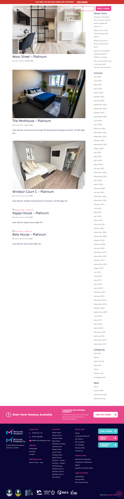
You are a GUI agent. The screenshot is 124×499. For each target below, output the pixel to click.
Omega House (57, 455)
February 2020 (99, 244)
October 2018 (99, 308)
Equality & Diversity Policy (84, 468)
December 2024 (100, 105)
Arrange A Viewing (83, 8)
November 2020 (100, 236)
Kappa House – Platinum (30, 213)
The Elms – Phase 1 (59, 460)
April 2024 (98, 125)
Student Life (98, 373)
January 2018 (99, 336)
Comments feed (100, 395)
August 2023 (99, 149)
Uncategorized (99, 377)
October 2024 (99, 113)
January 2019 (99, 296)
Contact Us (79, 451)
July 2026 (97, 77)
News (96, 369)
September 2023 (100, 145)
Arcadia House (57, 438)
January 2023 (99, 169)
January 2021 (99, 228)
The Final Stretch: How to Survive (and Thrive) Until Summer (103, 64)
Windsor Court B (58, 471)
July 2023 (97, 153)
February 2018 (99, 332)
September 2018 (100, 312)
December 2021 (100, 196)
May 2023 (98, 157)
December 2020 (100, 232)
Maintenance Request (82, 459)
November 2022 (100, 177)
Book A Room (103, 8)
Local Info (97, 365)
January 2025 (99, 101)
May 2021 (98, 212)
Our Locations (50, 8)
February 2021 (99, 224)
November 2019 (100, 256)
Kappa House (57, 449)
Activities (97, 353)
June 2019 (98, 276)
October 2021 (99, 204)
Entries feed (98, 391)
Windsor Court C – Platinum (33, 192)
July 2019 (97, 272)
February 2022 (99, 188)
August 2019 (99, 268)
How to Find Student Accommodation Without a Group (102, 54)
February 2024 (99, 129)
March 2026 (98, 93)
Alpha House (56, 433)
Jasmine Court (57, 446)
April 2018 (98, 324)
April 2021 (98, 216)
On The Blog (79, 445)
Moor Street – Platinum (29, 57)
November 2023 (100, 137)
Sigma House (57, 458)
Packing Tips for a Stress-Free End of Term (101, 44)
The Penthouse (57, 466)
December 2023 (100, 133)
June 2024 (98, 121)
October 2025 (99, 97)
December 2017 (100, 340)
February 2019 (99, 292)
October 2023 (99, 141)
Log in (96, 387)
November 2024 (100, 109)
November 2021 (100, 200)
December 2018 (100, 300)
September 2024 (100, 117)
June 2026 (98, 81)
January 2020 (99, 248)
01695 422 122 (37, 433)
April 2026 (98, 89)
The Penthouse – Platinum (31, 121)
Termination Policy (81, 482)
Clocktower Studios (58, 444)
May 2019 (98, 280)
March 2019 (98, 288)
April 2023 (98, 161)
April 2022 (98, 180)
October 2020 (99, 240)
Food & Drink (99, 361)
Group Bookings (33, 8)
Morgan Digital (18, 125)
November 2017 (100, 344)
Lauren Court (56, 452)
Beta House (56, 441)
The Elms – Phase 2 (59, 463)
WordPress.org (99, 399)
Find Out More (103, 415)
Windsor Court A (58, 469)
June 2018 (98, 316)
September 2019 (100, 264)
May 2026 (98, 85)
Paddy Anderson (19, 61)
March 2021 (98, 220)
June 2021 (98, 208)
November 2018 (100, 304)
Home (77, 433)
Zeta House (56, 477)
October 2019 (99, 260)
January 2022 (99, 192)
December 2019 (100, 252)
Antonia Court (57, 435)
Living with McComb (82, 436)
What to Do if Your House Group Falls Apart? (101, 33)
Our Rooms (65, 8)
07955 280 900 (37, 437)
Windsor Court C (58, 474)
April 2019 (98, 284)
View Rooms (82, 2)
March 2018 (98, 328)
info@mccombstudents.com (40, 440)
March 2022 (98, 184)
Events (96, 357)
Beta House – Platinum (29, 234)
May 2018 (98, 320)
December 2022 (100, 172)
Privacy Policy (79, 479)
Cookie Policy (79, 477)
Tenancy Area (80, 448)
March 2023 (98, 164)
